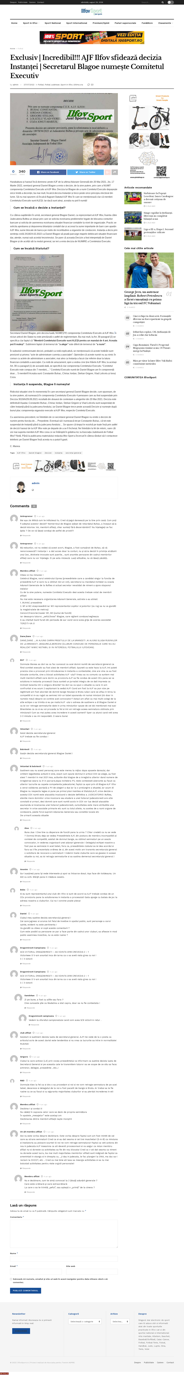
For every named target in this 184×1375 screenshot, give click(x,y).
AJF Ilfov (21, 453)
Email (14, 1266)
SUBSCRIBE (21, 1331)
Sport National (53, 23)
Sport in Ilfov (30, 23)
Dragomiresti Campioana (32, 948)
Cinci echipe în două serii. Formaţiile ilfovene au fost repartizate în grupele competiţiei (152, 319)
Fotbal (20, 49)
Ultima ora (78, 85)
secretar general (73, 453)
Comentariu (17, 1217)
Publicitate (22, 2)
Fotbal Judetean (52, 85)
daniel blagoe (35, 453)
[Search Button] (162, 2)
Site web (70, 1266)
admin (15, 85)
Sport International (76, 23)
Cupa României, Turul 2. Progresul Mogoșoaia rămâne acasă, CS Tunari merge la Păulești (151, 348)
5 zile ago (150, 223)
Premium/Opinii (101, 23)
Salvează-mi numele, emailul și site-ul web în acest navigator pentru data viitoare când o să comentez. (60, 1280)
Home (14, 23)
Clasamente (164, 23)
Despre (13, 2)
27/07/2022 (29, 85)
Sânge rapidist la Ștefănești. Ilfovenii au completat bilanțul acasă (158, 216)
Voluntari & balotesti (30, 766)
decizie (48, 453)
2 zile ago (150, 206)
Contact (40, 2)
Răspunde (26, 536)
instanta (58, 453)
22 (91, 84)
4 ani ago (41, 516)
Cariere (32, 2)
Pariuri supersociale (125, 23)
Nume (14, 1253)
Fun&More (147, 23)
